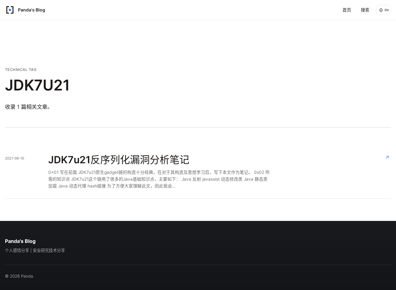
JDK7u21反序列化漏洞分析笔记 (118, 160)
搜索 (365, 9)
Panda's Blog (20, 241)
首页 (346, 9)
